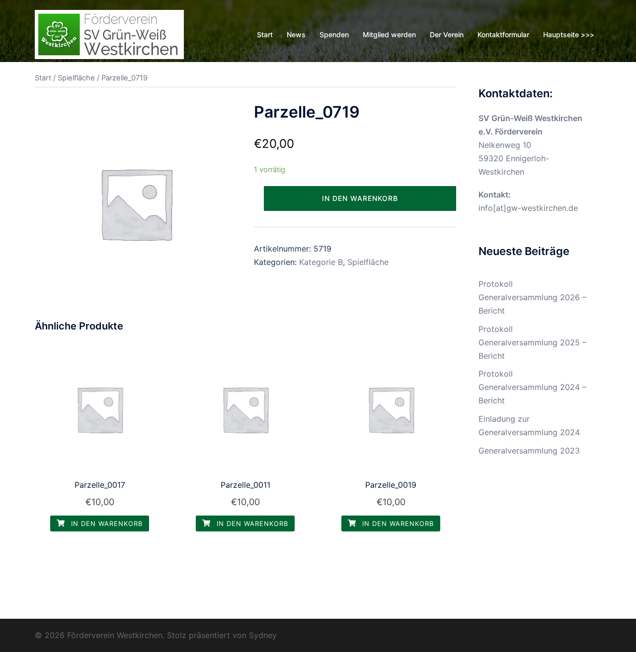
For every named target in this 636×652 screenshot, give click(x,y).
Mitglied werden (389, 34)
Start (265, 34)
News (296, 34)
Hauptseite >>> (568, 34)
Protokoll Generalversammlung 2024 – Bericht (532, 387)
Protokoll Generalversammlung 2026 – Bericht (532, 297)
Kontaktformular (503, 34)
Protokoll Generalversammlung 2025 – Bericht (532, 342)
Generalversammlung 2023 (529, 451)
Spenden (334, 34)
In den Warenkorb (360, 198)
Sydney (263, 635)
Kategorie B (321, 262)
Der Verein (447, 34)
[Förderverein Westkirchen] (109, 34)
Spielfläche (76, 77)
